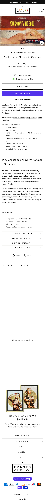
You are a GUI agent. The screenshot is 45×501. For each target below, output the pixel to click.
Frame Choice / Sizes (22, 238)
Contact (22, 457)
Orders (21, 452)
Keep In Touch (22, 436)
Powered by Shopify (22, 499)
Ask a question (22, 248)
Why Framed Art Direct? (22, 234)
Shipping (19, 66)
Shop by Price (31, 117)
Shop (21, 446)
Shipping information (22, 243)
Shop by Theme (19, 117)
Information (22, 441)
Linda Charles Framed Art (22, 53)
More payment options (22, 99)
